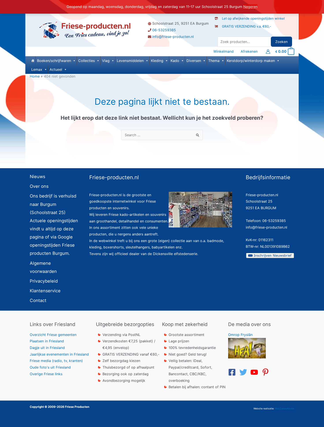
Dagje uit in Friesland (47, 347)
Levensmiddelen (130, 60)
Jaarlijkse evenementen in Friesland (59, 354)
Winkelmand (223, 51)
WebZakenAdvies (284, 408)
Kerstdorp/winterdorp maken (251, 60)
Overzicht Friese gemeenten (53, 334)
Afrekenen (249, 51)
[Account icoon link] (268, 51)
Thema (214, 60)
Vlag (106, 60)
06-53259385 (164, 30)
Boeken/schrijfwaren (54, 60)
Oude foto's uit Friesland (50, 367)
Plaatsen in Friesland (47, 341)
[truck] (218, 31)
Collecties (86, 60)
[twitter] (244, 372)
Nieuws (37, 176)
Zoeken (281, 41)
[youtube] (255, 372)
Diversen (193, 60)
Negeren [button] (250, 6)
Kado (175, 60)
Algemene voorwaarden (43, 267)
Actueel (56, 69)
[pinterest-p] (267, 372)
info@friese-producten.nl (173, 36)
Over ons (39, 186)
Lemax (36, 69)
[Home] (32, 60)
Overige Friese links (46, 374)
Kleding (157, 60)
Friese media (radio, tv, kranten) (56, 360)
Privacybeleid (44, 281)
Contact (38, 300)
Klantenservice (45, 290)
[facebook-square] (233, 372)
